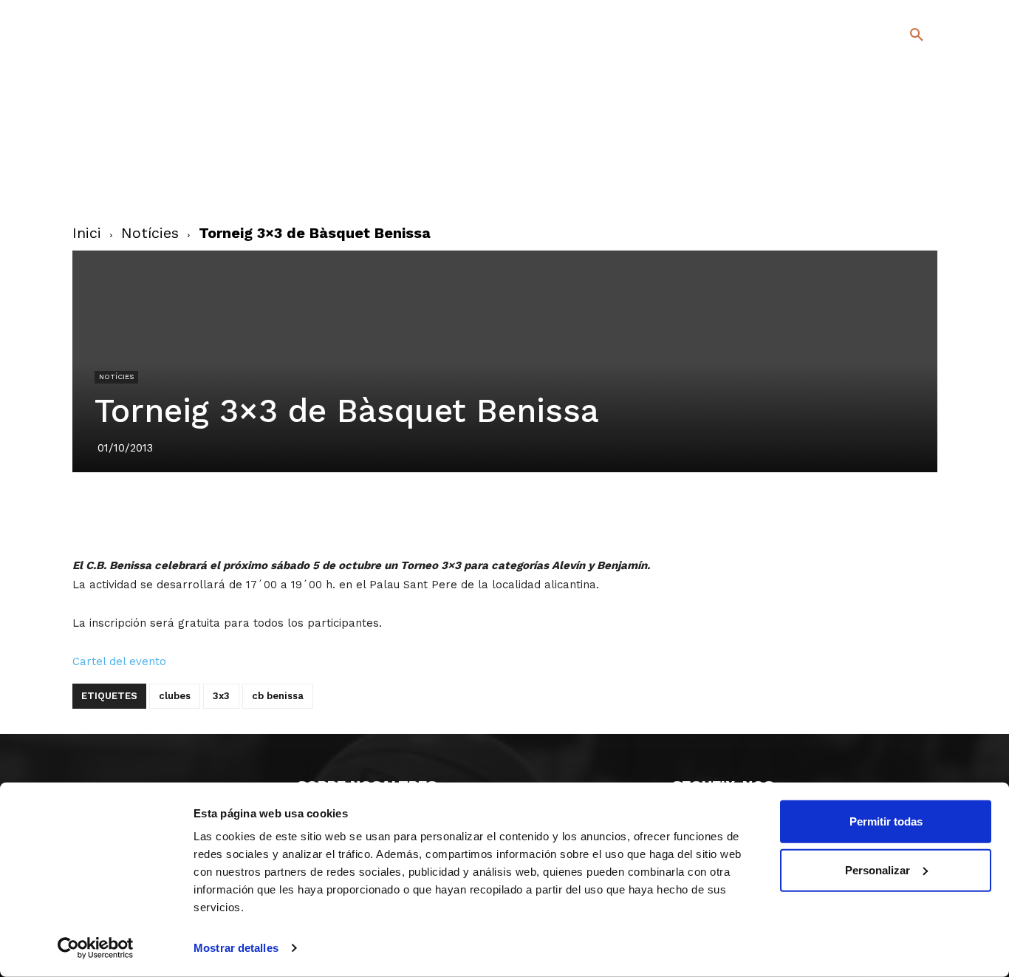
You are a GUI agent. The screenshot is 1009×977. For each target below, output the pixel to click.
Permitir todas (886, 821)
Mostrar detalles (236, 948)
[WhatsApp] (538, 513)
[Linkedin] (504, 513)
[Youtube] (904, 183)
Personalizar (877, 869)
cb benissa (278, 695)
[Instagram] (923, 162)
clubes (175, 695)
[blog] (899, 112)
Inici (86, 233)
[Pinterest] (470, 513)
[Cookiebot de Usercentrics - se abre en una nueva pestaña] (95, 948)
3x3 (221, 695)
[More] (606, 513)
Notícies (150, 233)
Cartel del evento (119, 661)
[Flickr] (856, 183)
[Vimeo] (880, 183)
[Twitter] (878, 160)
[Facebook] (856, 162)
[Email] (571, 513)
